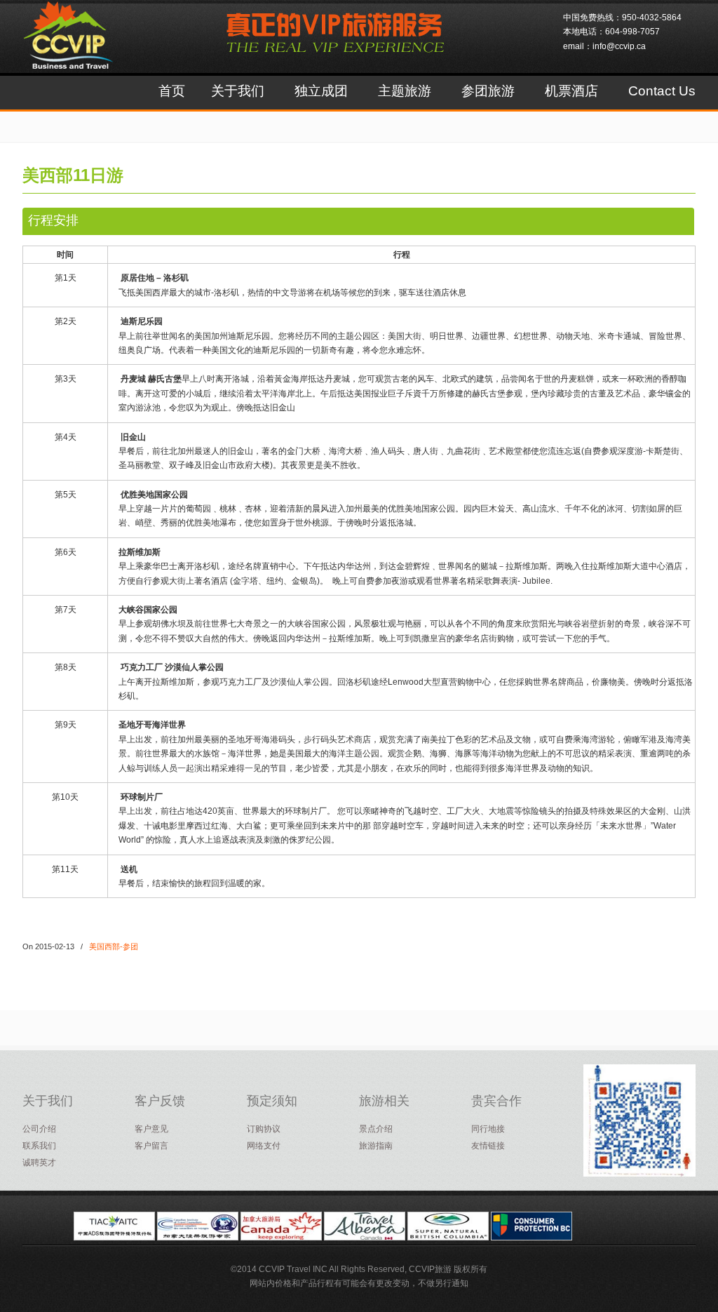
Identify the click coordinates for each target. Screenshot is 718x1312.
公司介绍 (39, 1129)
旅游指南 (376, 1146)
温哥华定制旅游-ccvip (83, 46)
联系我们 (39, 1146)
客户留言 (151, 1146)
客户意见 (151, 1129)
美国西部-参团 (113, 946)
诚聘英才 (39, 1162)
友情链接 (488, 1146)
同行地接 (488, 1129)
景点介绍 (376, 1129)
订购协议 (263, 1129)
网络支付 (263, 1146)
